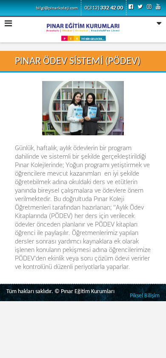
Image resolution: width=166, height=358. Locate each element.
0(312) (103, 7)
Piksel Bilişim (145, 296)
